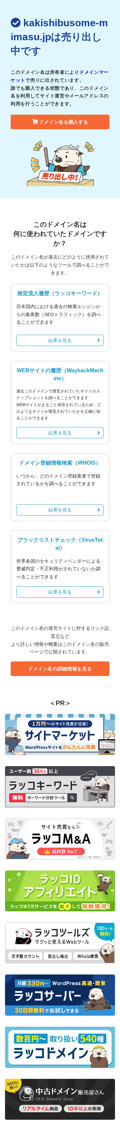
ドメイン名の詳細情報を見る (60, 668)
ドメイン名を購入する (63, 122)
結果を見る (60, 340)
